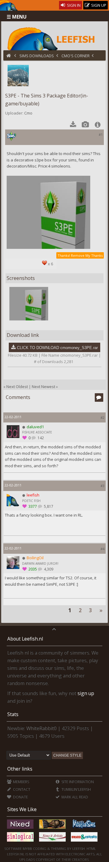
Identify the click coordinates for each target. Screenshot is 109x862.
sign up (86, 693)
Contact (21, 789)
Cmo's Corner (75, 55)
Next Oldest (17, 386)
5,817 (48, 506)
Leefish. (79, 848)
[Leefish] (54, 38)
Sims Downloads (36, 55)
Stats (12, 714)
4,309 (48, 569)
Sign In (73, 5)
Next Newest (43, 386)
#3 (102, 485)
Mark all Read (74, 797)
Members (20, 781)
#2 (102, 417)
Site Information (77, 781)
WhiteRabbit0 (41, 728)
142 (40, 437)
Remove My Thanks (87, 255)
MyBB (27, 848)
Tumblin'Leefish (76, 789)
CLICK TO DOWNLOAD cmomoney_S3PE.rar (57, 347)
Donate (20, 797)
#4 (102, 548)
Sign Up (98, 5)
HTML (91, 848)
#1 (101, 134)
